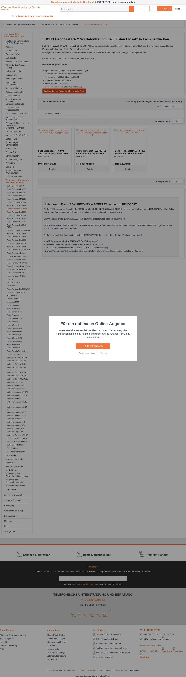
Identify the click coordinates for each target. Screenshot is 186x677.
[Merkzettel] (147, 8)
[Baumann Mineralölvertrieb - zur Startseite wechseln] (23, 8)
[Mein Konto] (153, 8)
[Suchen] (131, 9)
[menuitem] (97, 9)
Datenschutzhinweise (99, 353)
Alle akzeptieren (93, 346)
